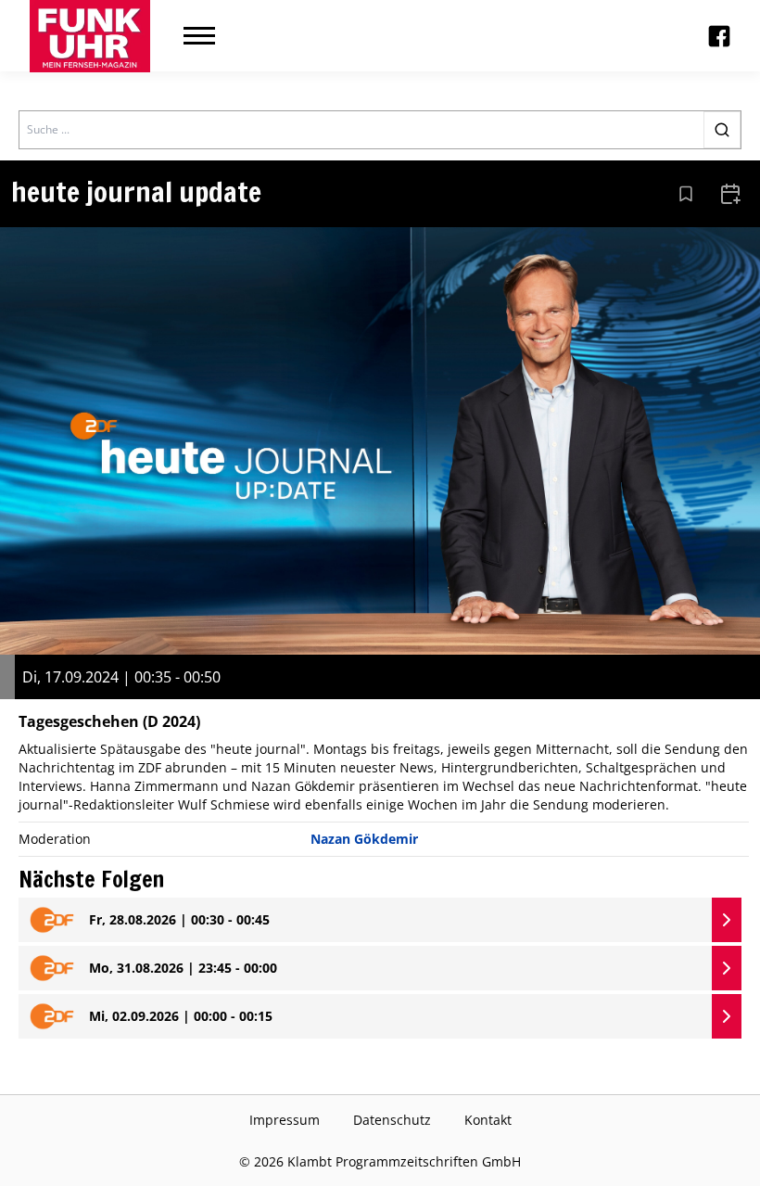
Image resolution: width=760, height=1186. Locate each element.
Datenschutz (392, 1120)
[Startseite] (90, 36)
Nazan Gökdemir (364, 839)
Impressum (284, 1120)
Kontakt (488, 1120)
